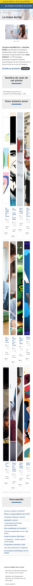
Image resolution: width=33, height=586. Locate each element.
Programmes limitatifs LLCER (14, 544)
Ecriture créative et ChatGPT (14, 511)
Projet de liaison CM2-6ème (14, 536)
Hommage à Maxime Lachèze (14, 517)
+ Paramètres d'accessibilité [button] (15, 1)
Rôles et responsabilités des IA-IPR (17, 514)
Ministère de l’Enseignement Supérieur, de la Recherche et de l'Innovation (15, 578)
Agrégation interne (11, 520)
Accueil (4, 10)
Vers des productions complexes (16, 547)
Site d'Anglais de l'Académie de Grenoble (18, 6)
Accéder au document (11, 68)
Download (25, 68)
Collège (25, 10)
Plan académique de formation (15, 528)
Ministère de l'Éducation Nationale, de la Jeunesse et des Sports (16, 572)
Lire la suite (6, 233)
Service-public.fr (10, 584)
